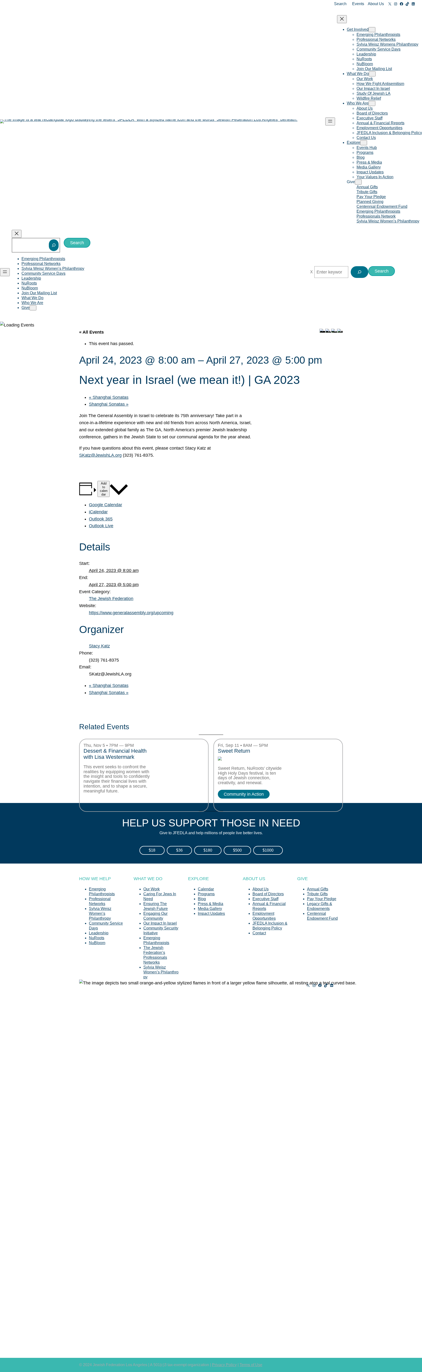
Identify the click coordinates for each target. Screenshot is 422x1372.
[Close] (311, 272)
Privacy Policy (224, 1365)
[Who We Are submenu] (372, 103)
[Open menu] (330, 121)
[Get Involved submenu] (372, 29)
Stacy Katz (99, 646)
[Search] (54, 245)
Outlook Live (101, 525)
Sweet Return (234, 751)
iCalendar (98, 511)
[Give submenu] (358, 182)
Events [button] (358, 4)
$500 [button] (237, 850)
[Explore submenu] (363, 142)
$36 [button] (179, 850)
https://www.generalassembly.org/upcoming (131, 612)
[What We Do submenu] (372, 73)
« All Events (91, 332)
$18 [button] (152, 850)
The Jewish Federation (111, 598)
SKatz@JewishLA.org (100, 455)
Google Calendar (105, 504)
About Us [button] (376, 4)
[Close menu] (342, 19)
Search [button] (340, 4)
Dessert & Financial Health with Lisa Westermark (115, 754)
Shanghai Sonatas (108, 397)
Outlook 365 (101, 519)
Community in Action (244, 794)
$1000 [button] (268, 850)
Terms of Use (251, 1365)
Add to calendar (103, 489)
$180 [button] (207, 850)
